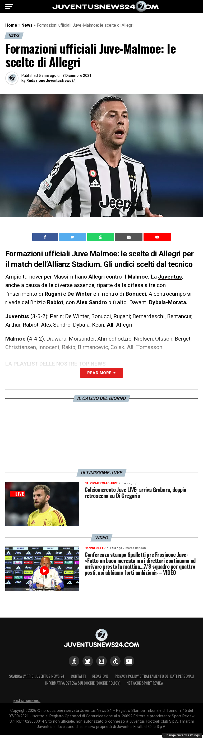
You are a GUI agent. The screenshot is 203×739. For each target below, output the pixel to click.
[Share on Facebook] (45, 237)
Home (11, 25)
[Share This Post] (101, 237)
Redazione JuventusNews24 (51, 80)
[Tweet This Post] (73, 237)
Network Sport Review (145, 683)
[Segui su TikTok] (115, 661)
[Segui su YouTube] (129, 661)
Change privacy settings (182, 735)
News (27, 25)
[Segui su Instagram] (101, 661)
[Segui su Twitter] (87, 661)
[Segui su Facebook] (74, 661)
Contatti (78, 676)
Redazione (100, 676)
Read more (99, 372)
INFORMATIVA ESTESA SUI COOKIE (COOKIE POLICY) (82, 683)
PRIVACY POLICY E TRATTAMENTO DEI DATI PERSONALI (154, 676)
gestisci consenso (26, 700)
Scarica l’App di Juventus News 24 (36, 676)
